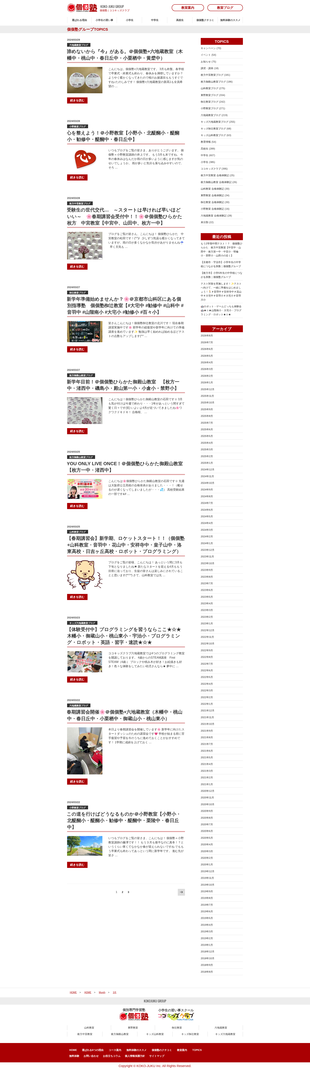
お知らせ (206, 61)
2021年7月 (207, 744)
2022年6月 (207, 670)
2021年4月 (207, 764)
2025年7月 (207, 422)
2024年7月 (207, 503)
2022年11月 (207, 636)
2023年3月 (207, 610)
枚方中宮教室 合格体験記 (215, 175)
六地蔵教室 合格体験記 (214, 215)
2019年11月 (207, 877)
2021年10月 (207, 723)
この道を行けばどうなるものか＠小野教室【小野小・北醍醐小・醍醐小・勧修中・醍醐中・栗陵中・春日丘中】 (124, 820)
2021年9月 (207, 730)
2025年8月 (207, 416)
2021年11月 (207, 717)
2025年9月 (207, 409)
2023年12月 (207, 549)
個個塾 (103, 10)
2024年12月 (207, 469)
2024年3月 (207, 529)
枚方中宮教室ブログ (79, 203)
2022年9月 (207, 650)
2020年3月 (207, 851)
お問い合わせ (91, 1055)
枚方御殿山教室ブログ (81, 375)
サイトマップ (156, 1055)
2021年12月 (207, 710)
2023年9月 (207, 570)
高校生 (180, 20)
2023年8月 (207, 576)
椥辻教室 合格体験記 (212, 202)
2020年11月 (207, 797)
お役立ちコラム (112, 1055)
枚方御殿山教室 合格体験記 (216, 182)
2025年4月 (207, 442)
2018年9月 (207, 965)
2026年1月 (207, 382)
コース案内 (115, 1050)
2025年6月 (207, 429)
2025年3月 (207, 449)
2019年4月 (207, 924)
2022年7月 (207, 663)
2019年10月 (207, 884)
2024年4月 (207, 523)
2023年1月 (207, 623)
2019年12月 (207, 871)
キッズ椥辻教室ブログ (213, 128)
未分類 (204, 222)
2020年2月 (207, 857)
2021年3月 (207, 770)
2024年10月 (207, 482)
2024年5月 (207, 516)
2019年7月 (207, 904)
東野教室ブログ (209, 95)
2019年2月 (207, 938)
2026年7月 (207, 342)
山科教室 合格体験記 (212, 188)
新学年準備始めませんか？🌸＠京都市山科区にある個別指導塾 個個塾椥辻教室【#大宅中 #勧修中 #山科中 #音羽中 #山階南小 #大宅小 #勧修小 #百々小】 (125, 305)
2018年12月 (207, 951)
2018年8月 (207, 971)
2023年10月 (207, 563)
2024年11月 (207, 476)
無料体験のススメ (230, 20)
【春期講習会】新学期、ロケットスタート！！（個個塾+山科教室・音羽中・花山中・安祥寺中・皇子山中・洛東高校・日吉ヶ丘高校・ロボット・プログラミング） (126, 545)
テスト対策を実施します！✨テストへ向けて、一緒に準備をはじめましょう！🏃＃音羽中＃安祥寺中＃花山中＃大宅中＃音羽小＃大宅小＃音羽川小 (221, 291)
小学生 (129, 20)
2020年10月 (207, 804)
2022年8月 (207, 657)
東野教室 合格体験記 (212, 195)
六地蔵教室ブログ (78, 45)
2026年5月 (207, 355)
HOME (73, 1050)
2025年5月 (207, 436)
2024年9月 (207, 489)
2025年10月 (207, 402)
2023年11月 (207, 556)
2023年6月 (207, 590)
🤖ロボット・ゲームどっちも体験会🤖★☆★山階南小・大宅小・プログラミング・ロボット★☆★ (221, 310)
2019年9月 (207, 891)
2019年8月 (207, 898)
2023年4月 (207, 603)
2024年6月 (207, 509)
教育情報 (206, 141)
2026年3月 (207, 369)
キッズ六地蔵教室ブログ (82, 623)
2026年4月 (207, 362)
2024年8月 (207, 496)
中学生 (155, 20)
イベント (206, 54)
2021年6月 (207, 750)
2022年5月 (207, 677)
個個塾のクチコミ (162, 1050)
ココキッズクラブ (119, 10)
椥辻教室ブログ (77, 292)
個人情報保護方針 (135, 1055)
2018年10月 (207, 958)
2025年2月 (207, 456)
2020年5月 (207, 837)
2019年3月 (207, 931)
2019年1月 (207, 944)
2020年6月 (207, 831)
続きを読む (77, 100)
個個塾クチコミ (205, 20)
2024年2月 (207, 536)
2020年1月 (207, 864)
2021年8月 (207, 737)
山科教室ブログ (77, 532)
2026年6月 (207, 349)
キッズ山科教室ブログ (213, 135)
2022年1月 (207, 703)
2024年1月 (207, 543)
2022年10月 (207, 643)
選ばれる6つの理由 (93, 1050)
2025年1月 (207, 462)
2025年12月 (207, 389)
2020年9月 (207, 811)
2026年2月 (207, 375)
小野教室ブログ (77, 126)
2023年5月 (207, 596)
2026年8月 (207, 335)
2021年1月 (207, 784)
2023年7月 (207, 583)
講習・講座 (207, 68)
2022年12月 (207, 630)
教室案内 (182, 1050)
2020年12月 (207, 790)
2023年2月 (207, 616)
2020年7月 (207, 824)
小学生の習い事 (104, 20)
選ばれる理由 (79, 20)
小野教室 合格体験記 (212, 208)
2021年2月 (207, 777)
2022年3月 (207, 690)
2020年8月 (207, 817)
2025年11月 (207, 395)
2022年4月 (207, 683)
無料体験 (74, 1055)
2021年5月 (207, 757)
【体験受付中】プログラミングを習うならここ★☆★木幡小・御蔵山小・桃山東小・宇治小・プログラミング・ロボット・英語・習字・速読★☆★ (124, 636)
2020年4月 (207, 844)
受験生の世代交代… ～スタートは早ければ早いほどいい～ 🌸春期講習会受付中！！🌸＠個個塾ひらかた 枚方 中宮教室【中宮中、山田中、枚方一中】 (127, 216)
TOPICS (197, 1050)
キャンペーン (208, 48)
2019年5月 (207, 918)
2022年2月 (207, 697)
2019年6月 (207, 911)
